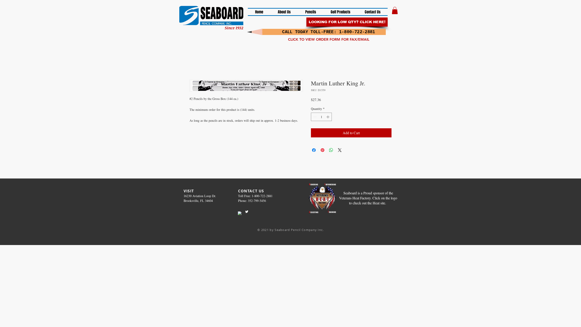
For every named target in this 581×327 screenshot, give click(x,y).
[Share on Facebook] (314, 150)
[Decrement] (314, 117)
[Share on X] (339, 150)
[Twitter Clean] (247, 211)
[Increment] (328, 117)
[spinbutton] (321, 117)
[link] (395, 10)
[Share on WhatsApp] (331, 150)
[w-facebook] (239, 213)
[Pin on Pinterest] (322, 150)
